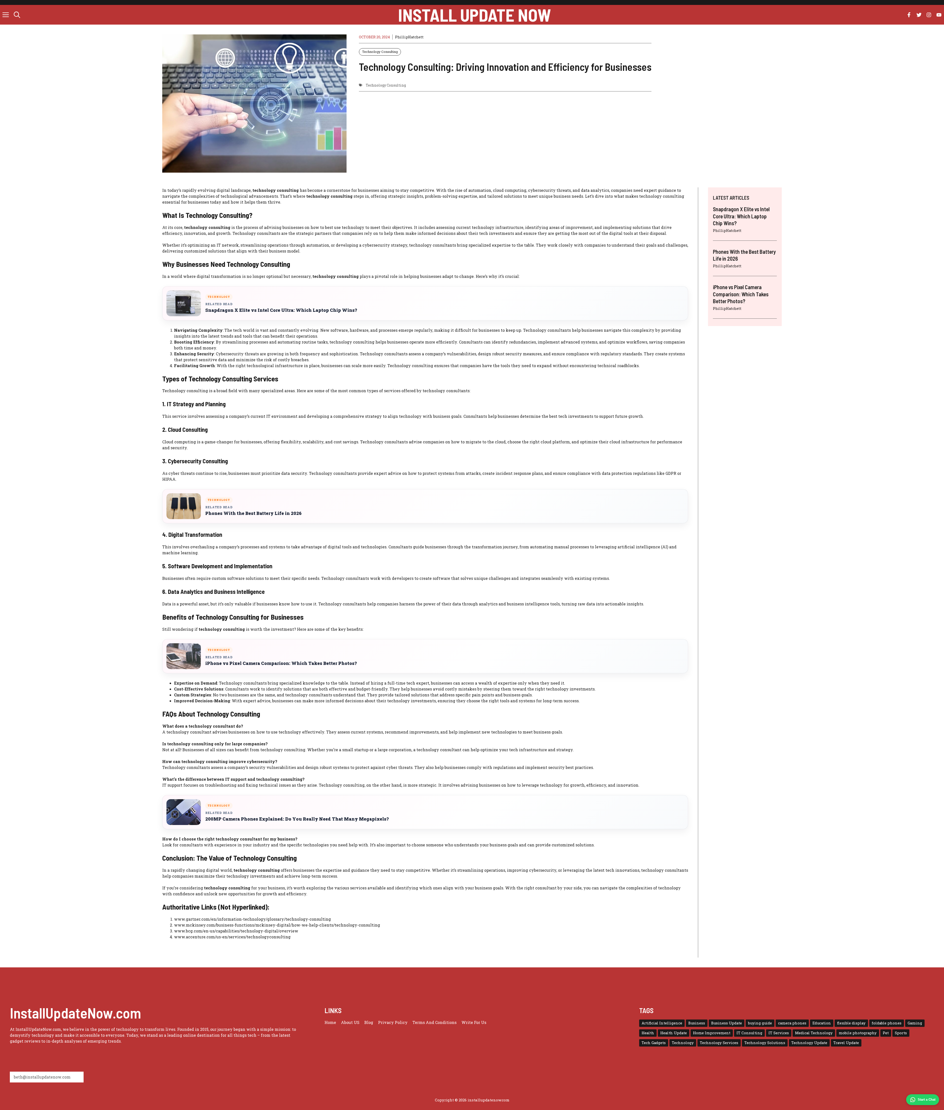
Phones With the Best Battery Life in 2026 (253, 513)
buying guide (760, 1023)
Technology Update (809, 1042)
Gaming (915, 1023)
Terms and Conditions (435, 1022)
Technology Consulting (380, 51)
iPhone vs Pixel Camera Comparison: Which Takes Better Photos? (281, 663)
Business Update (726, 1023)
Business (696, 1023)
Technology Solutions (764, 1042)
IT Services (778, 1033)
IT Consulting (749, 1033)
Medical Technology (814, 1033)
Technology (683, 1042)
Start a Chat (926, 1099)
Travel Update (846, 1042)
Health (648, 1033)
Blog (368, 1022)
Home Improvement (711, 1033)
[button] (17, 15)
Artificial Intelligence (662, 1023)
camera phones (792, 1023)
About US (350, 1022)
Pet (886, 1033)
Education (821, 1023)
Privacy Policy (393, 1022)
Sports (901, 1033)
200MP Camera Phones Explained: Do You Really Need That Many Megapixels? (297, 819)
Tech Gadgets (654, 1042)
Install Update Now (474, 15)
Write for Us (473, 1022)
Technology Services (719, 1042)
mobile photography (858, 1033)
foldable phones (886, 1023)
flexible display (851, 1023)
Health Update (673, 1033)
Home (330, 1022)
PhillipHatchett (409, 37)
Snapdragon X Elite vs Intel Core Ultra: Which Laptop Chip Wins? (281, 310)
